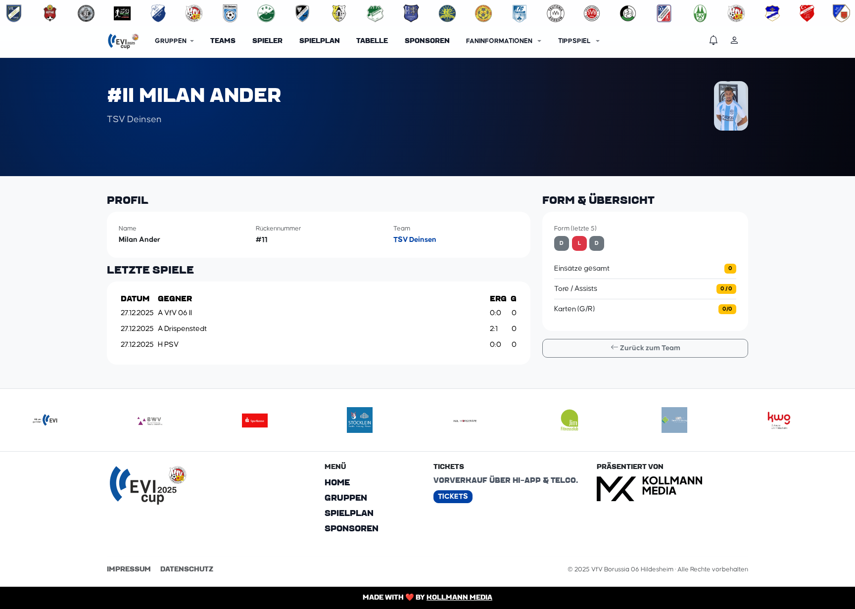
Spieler (267, 41)
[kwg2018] (779, 420)
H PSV (168, 344)
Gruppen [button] (171, 41)
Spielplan (319, 41)
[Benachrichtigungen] (718, 41)
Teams (223, 41)
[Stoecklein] (360, 420)
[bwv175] (150, 420)
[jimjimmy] (569, 420)
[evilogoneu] (45, 420)
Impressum (129, 569)
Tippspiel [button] (575, 41)
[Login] (738, 41)
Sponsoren (427, 41)
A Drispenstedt (182, 328)
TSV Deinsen (414, 239)
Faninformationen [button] (500, 41)
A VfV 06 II (175, 313)
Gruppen (346, 498)
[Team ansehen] (13, 13)
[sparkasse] (255, 420)
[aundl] (464, 420)
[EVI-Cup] (123, 41)
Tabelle (372, 41)
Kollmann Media (459, 597)
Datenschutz (186, 569)
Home (337, 483)
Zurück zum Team (649, 348)
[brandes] (674, 420)
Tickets (453, 496)
